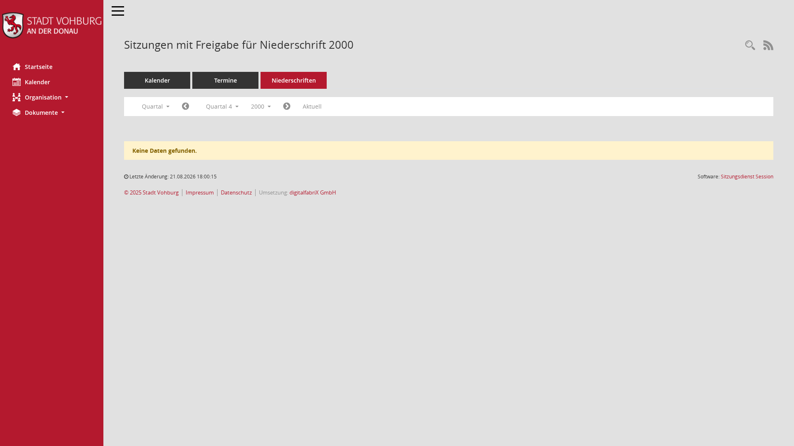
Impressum (200, 192)
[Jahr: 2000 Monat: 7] (185, 106)
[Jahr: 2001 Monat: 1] (287, 106)
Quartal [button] (153, 106)
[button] (51, 97)
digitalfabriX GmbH (312, 192)
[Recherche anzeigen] (750, 45)
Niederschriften (294, 80)
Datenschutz (236, 192)
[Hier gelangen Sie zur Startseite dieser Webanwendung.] (51, 25)
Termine (225, 80)
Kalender (37, 82)
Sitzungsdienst (747, 176)
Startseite (39, 67)
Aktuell (312, 106)
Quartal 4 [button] (220, 106)
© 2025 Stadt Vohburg (151, 192)
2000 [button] (258, 106)
